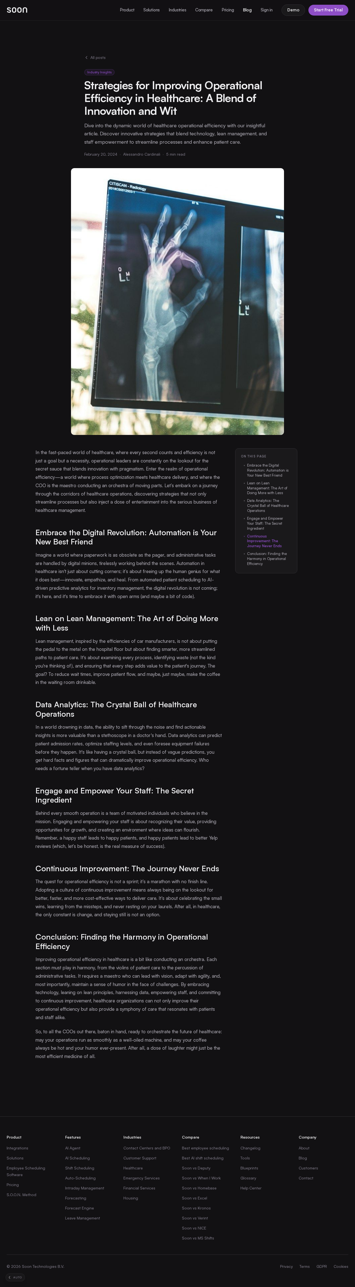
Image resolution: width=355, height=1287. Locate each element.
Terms (305, 1266)
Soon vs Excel (194, 1198)
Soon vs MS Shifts (198, 1238)
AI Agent (72, 1148)
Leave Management (82, 1218)
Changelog (250, 1148)
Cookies (341, 1266)
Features (73, 1137)
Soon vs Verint (195, 1218)
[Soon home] (17, 10)
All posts (98, 57)
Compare (204, 10)
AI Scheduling (77, 1158)
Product (127, 10)
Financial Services (139, 1188)
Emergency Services (141, 1178)
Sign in (267, 10)
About (304, 1148)
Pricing (228, 10)
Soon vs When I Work (201, 1178)
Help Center (251, 1188)
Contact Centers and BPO (146, 1148)
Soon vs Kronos (196, 1208)
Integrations (17, 1148)
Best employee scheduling (205, 1148)
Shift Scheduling (79, 1168)
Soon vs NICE (194, 1228)
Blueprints (249, 1168)
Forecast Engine (79, 1208)
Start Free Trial (328, 10)
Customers (308, 1168)
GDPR (321, 1266)
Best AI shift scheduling (203, 1158)
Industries (177, 10)
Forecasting (75, 1198)
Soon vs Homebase (199, 1188)
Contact (306, 1178)
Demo (293, 10)
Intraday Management (84, 1188)
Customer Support (139, 1158)
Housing (130, 1198)
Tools (245, 1158)
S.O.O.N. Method (21, 1194)
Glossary (248, 1178)
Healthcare (133, 1168)
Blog (247, 10)
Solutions (151, 10)
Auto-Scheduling (80, 1178)
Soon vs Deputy (196, 1168)
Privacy (286, 1266)
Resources (250, 1137)
